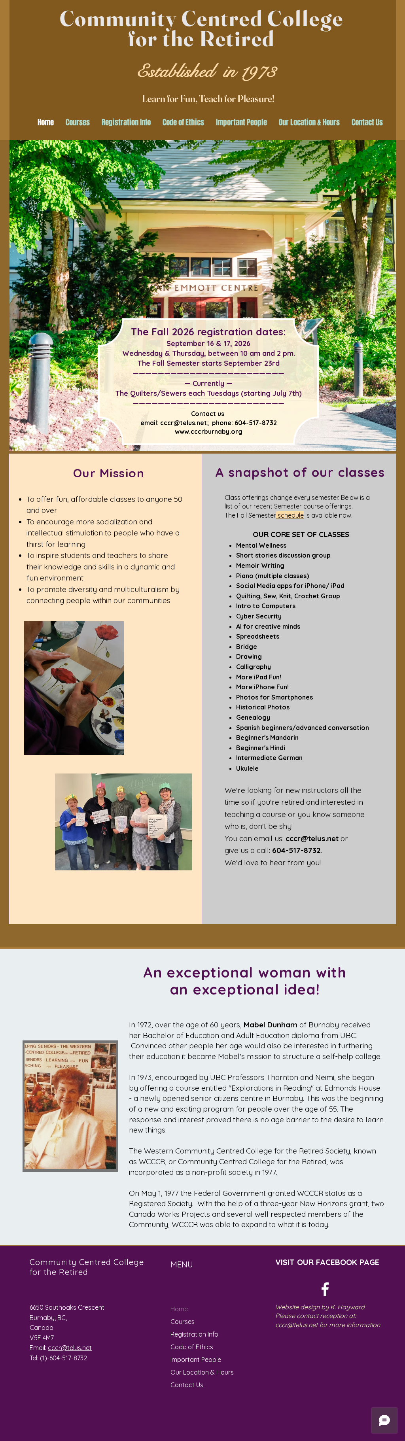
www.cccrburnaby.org (208, 431)
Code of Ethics (191, 1347)
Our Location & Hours (202, 1372)
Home (179, 1309)
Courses (182, 1322)
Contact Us (186, 1385)
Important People (195, 1359)
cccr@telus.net (183, 423)
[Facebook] (325, 1289)
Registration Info (194, 1334)
